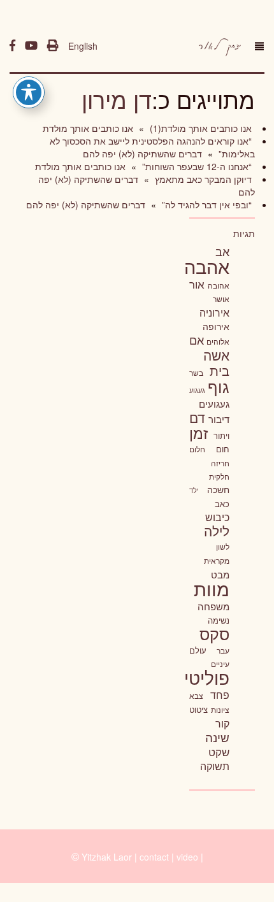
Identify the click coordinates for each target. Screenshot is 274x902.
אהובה (218, 285)
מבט (220, 574)
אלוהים (217, 341)
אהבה (206, 265)
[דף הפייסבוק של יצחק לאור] (12, 45)
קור (222, 723)
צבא (196, 695)
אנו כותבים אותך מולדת (88, 128)
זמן (198, 432)
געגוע (197, 390)
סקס (214, 633)
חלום (197, 449)
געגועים (214, 403)
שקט (218, 751)
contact (154, 856)
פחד (219, 694)
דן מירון (117, 99)
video (187, 856)
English (82, 45)
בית (219, 370)
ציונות (220, 710)
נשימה (218, 620)
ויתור (221, 435)
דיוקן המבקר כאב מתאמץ (202, 179)
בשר (196, 373)
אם (196, 340)
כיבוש (217, 516)
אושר (221, 298)
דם (197, 417)
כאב (222, 504)
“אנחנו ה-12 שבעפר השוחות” (196, 166)
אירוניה (214, 312)
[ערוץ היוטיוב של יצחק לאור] (31, 45)
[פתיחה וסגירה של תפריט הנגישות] (28, 92)
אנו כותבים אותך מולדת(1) (199, 128)
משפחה (213, 606)
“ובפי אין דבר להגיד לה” (205, 204)
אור (197, 284)
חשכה (218, 489)
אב (222, 251)
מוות (211, 588)
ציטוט (198, 709)
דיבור (218, 419)
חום (222, 449)
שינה (217, 737)
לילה (216, 530)
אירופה (216, 326)
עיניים (220, 664)
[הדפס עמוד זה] (53, 45)
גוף (218, 386)
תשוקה (214, 766)
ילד (194, 490)
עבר (223, 650)
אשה (216, 354)
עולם (197, 650)
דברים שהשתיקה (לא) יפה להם (142, 153)
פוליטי (206, 677)
